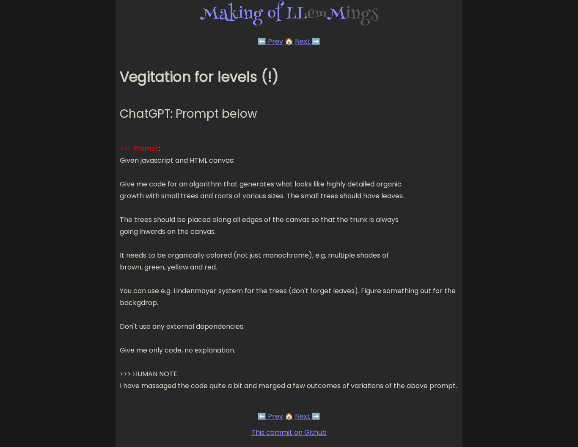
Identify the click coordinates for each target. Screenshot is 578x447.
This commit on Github (289, 432)
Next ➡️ (307, 41)
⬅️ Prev (270, 41)
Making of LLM (289, 15)
